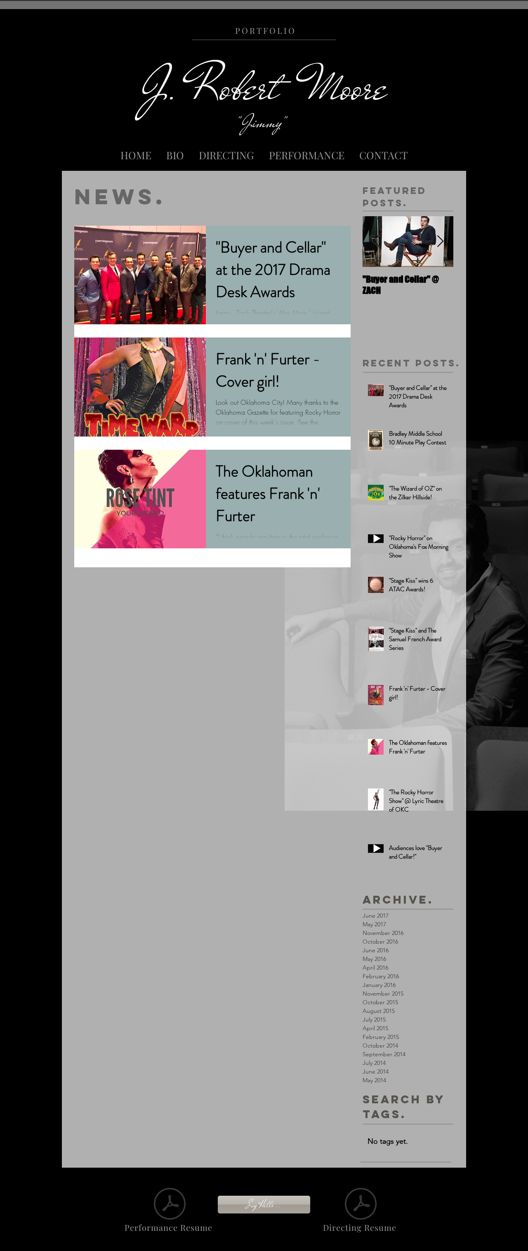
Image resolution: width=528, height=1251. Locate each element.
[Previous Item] (376, 241)
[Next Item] (440, 241)
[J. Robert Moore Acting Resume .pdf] (170, 1205)
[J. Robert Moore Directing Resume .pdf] (360, 1205)
